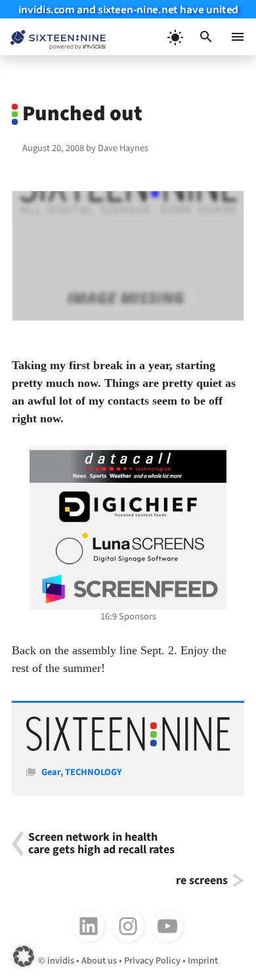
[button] (206, 36)
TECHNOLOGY (93, 772)
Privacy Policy (152, 961)
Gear (50, 772)
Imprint (203, 961)
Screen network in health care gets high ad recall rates (101, 844)
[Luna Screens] (128, 548)
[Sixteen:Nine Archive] (128, 748)
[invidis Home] (53, 37)
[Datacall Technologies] (128, 466)
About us (99, 961)
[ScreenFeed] (128, 589)
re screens (202, 880)
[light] (174, 36)
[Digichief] (128, 507)
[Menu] (237, 36)
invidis (60, 961)
